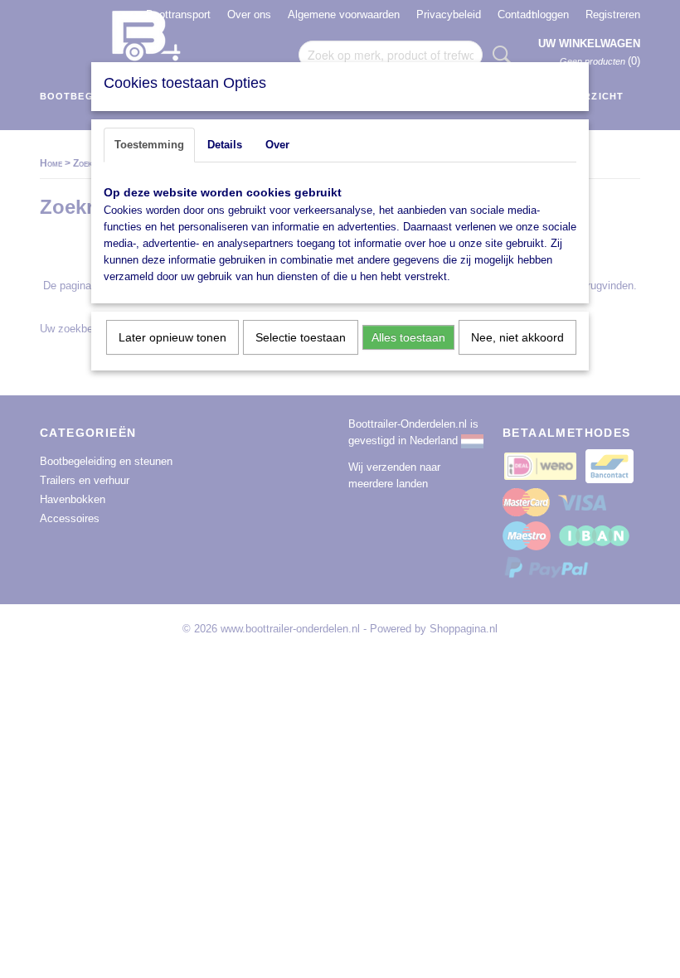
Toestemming (149, 144)
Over (277, 144)
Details (224, 144)
